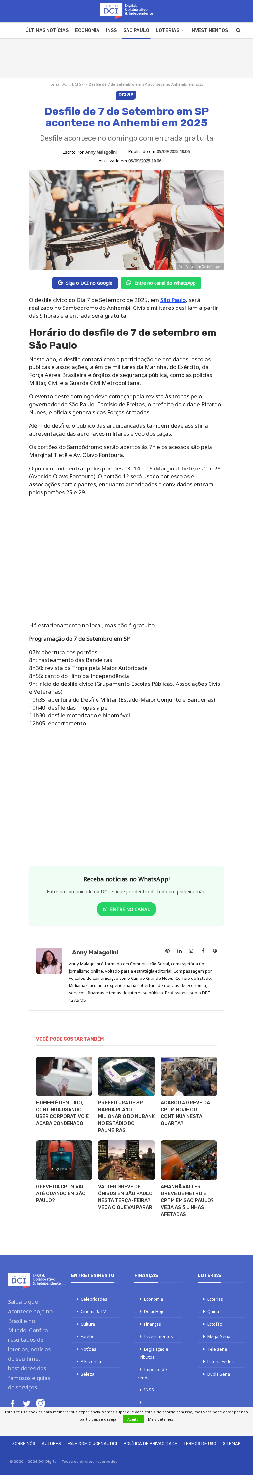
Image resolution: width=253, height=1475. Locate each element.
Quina (213, 1311)
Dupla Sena (218, 1374)
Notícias (88, 1349)
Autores (51, 1443)
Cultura (88, 1324)
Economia (87, 30)
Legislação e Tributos (153, 1353)
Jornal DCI (58, 84)
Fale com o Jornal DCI (92, 1443)
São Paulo (136, 30)
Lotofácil (215, 1324)
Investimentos (209, 30)
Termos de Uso (200, 1443)
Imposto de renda (152, 1373)
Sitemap (232, 1443)
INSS (111, 30)
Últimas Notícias (47, 30)
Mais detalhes (160, 1419)
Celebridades (94, 1299)
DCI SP (78, 84)
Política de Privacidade (150, 1443)
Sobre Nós (23, 1443)
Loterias (167, 30)
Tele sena (217, 1349)
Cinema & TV (93, 1311)
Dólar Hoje (154, 1311)
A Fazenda (91, 1361)
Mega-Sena (218, 1336)
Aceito (133, 1419)
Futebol (88, 1336)
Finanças (152, 1324)
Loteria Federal (222, 1361)
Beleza (87, 1374)
